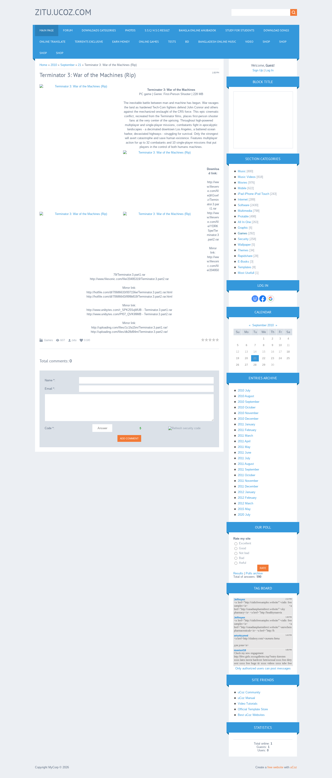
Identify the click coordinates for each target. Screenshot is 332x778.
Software (243, 205)
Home (43, 65)
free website (275, 767)
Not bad (244, 553)
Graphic (243, 227)
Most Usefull (246, 273)
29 (263, 364)
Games (48, 340)
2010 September (248, 401)
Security (243, 239)
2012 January (246, 492)
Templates (244, 267)
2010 (54, 65)
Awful (242, 562)
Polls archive (254, 573)
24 (280, 358)
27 (246, 364)
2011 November (248, 480)
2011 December (248, 486)
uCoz (293, 767)
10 (280, 345)
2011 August (246, 464)
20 (246, 358)
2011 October (246, 475)
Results (238, 573)
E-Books (243, 261)
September (67, 65)
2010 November (248, 413)
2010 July (244, 390)
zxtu (74, 340)
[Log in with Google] (270, 298)
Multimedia (245, 210)
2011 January (246, 424)
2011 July (244, 458)
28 (255, 364)
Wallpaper (244, 244)
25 (288, 358)
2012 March (245, 503)
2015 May (244, 509)
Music (242, 171)
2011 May (244, 447)
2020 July (244, 514)
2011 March (245, 435)
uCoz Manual (246, 698)
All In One (244, 222)
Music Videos (247, 177)
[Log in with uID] (255, 298)
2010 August (246, 396)
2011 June (244, 452)
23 (272, 358)
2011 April (244, 441)
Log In (269, 70)
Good (242, 548)
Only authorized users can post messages (263, 668)
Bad (241, 558)
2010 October (246, 407)
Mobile (242, 188)
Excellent (245, 543)
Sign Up (258, 70)
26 (237, 364)
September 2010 (263, 325)
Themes (243, 250)
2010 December (248, 418)
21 (79, 65)
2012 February (247, 497)
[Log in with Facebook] (262, 298)
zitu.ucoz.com (63, 12)
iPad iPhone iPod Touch (253, 194)
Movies (242, 182)
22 (263, 358)
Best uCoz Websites (251, 715)
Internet (243, 199)
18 (288, 351)
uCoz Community (249, 692)
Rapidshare (245, 256)
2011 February (247, 430)
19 (237, 358)
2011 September (248, 469)
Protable (243, 216)
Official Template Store (253, 709)
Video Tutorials (247, 703)
